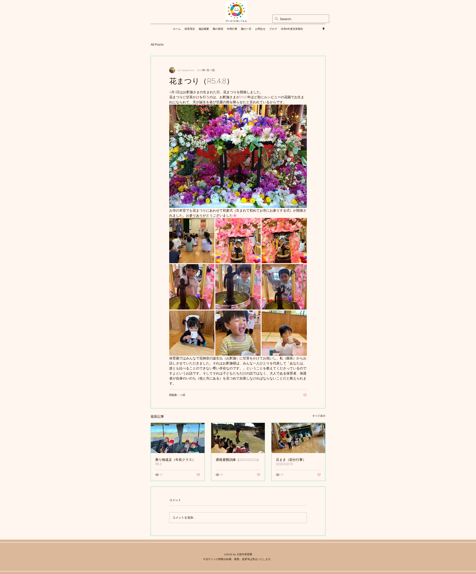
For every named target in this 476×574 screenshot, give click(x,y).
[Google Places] (323, 29)
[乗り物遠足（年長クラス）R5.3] (178, 438)
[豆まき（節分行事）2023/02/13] (298, 438)
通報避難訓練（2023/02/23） (238, 460)
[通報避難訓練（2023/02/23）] (238, 438)
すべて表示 (318, 415)
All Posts (157, 44)
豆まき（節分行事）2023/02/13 (291, 462)
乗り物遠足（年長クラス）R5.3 (175, 462)
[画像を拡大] (191, 240)
